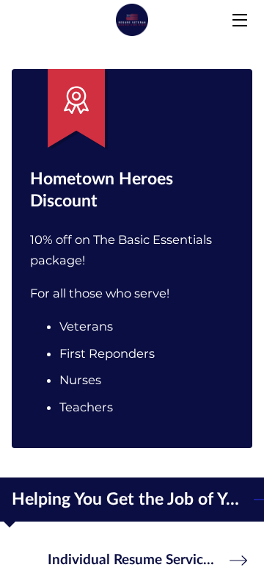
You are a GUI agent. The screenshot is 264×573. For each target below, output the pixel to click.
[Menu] (239, 20)
